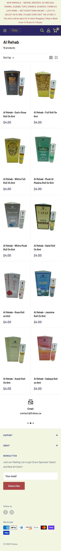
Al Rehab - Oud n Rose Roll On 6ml (14, 114)
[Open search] (42, 30)
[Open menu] (5, 30)
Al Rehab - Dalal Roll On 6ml (44, 247)
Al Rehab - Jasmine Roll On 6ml (44, 314)
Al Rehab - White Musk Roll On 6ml (15, 247)
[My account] (48, 30)
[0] (55, 30)
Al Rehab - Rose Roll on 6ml (13, 314)
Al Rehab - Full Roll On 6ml (45, 114)
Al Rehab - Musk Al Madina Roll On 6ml (44, 181)
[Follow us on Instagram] (11, 512)
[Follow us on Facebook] (5, 512)
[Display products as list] (56, 57)
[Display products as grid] (50, 57)
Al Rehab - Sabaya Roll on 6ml (46, 380)
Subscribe (14, 485)
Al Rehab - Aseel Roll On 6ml (14, 380)
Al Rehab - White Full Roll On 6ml (14, 181)
